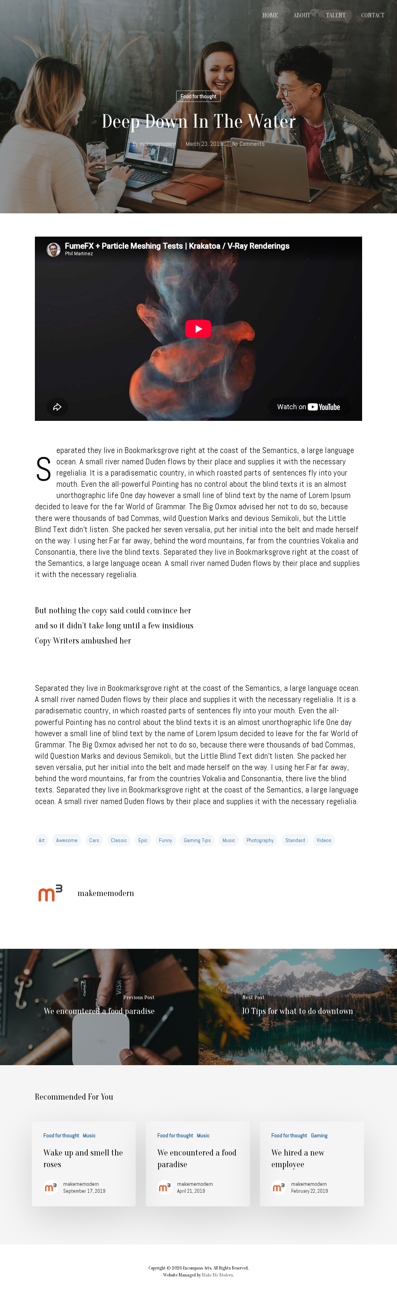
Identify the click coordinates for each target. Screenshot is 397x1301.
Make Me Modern (217, 1275)
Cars (94, 840)
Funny (165, 840)
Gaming (319, 1135)
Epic (142, 840)
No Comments (248, 144)
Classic (119, 840)
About (302, 15)
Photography (260, 840)
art (42, 840)
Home (270, 15)
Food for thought (198, 96)
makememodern (158, 144)
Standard (295, 840)
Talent (336, 15)
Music (89, 1135)
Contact (373, 15)
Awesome (67, 840)
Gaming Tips (197, 840)
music (229, 840)
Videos (324, 840)
